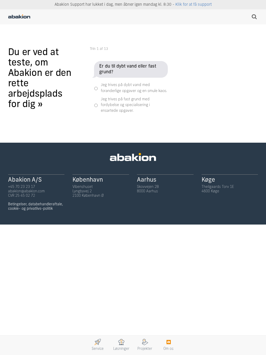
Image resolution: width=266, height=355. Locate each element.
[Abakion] (19, 17)
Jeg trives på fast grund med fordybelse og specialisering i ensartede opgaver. (125, 105)
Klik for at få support (193, 5)
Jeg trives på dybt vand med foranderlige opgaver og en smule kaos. (134, 88)
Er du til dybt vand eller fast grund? (127, 69)
